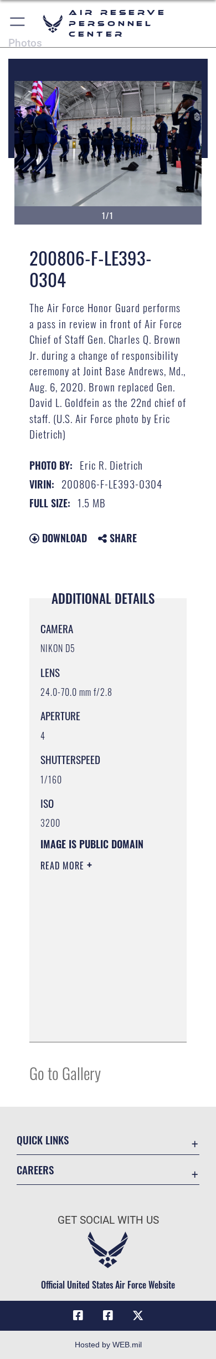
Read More (63, 865)
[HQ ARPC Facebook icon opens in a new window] (78, 1315)
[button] (18, 23)
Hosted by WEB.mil (108, 1344)
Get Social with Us (108, 1220)
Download (63, 538)
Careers (35, 1170)
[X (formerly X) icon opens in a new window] (138, 1315)
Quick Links (43, 1140)
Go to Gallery (65, 1073)
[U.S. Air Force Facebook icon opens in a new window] (108, 1315)
